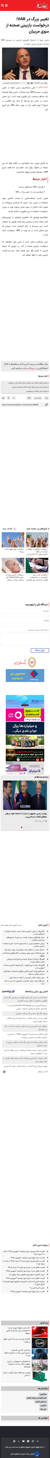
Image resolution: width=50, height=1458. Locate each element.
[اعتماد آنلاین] (42, 5)
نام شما (46, 611)
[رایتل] (25, 714)
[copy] (46, 405)
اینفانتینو (37, 398)
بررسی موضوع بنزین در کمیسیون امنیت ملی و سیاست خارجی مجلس (23, 945)
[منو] (6, 5)
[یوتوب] (22, 1441)
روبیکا (31, 368)
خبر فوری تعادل (41, 1402)
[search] (2, 5)
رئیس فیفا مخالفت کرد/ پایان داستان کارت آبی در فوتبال (27, 383)
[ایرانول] (25, 741)
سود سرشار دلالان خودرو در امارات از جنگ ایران (26, 977)
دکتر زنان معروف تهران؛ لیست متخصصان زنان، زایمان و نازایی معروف (18, 1331)
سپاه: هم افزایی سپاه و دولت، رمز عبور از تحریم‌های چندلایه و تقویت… (25, 939)
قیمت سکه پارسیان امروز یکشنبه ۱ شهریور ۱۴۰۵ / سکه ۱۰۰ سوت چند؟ (24, 1253)
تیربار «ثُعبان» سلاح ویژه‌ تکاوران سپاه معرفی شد (26, 1274)
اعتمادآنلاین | (42, 87)
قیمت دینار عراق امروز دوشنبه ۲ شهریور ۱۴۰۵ (27, 1291)
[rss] (36, 1441)
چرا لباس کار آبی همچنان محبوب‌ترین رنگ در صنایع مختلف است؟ (17, 1353)
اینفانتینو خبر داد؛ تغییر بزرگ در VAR (29, 192)
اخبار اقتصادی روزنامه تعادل (36, 1398)
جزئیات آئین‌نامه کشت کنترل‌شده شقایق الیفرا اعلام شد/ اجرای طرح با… (23, 1283)
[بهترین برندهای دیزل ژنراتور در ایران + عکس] (40, 1376)
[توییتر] (14, 398)
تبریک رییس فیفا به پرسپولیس (36, 391)
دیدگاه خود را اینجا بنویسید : (38, 630)
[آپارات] (13, 1441)
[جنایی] (25, 755)
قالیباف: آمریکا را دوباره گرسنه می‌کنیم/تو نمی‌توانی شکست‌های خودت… (25, 960)
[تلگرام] (3, 398)
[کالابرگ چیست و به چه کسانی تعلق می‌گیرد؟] (40, 1343)
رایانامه (46, 620)
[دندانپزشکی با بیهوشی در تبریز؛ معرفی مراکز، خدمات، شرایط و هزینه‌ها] (40, 1365)
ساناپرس (43, 1405)
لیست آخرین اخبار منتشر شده (11, 925)
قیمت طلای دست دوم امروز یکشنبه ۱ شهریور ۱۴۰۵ (25, 1271)
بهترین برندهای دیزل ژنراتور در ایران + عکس (16, 1374)
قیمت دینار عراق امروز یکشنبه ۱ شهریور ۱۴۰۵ (27, 1257)
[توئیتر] (17, 1441)
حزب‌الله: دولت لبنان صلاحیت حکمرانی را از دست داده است (24, 982)
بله (24, 368)
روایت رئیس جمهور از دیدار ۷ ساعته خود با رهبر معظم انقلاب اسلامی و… (26, 815)
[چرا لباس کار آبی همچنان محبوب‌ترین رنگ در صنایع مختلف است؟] (40, 1354)
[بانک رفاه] (25, 768)
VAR (29, 398)
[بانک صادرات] (25, 701)
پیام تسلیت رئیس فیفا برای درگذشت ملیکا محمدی (29, 387)
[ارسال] (32, 83)
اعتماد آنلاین (14, 1447)
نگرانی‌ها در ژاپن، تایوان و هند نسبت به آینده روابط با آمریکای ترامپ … (24, 932)
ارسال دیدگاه (40, 650)
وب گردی (44, 1322)
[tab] (28, 827)
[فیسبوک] (8, 398)
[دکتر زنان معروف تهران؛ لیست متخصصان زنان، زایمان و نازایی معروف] (40, 1332)
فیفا (46, 398)
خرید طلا (43, 1409)
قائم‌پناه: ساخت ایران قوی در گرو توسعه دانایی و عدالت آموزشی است (23, 966)
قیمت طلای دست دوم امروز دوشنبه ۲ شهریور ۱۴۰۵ (25, 1278)
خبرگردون (43, 1394)
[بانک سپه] (25, 728)
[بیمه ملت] (25, 675)
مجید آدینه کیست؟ (37, 1288)
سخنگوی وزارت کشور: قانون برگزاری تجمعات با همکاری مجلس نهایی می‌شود (24, 972)
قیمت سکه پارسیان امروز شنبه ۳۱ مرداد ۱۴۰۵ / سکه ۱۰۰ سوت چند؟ (23, 1262)
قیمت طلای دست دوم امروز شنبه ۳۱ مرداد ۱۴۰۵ (26, 1267)
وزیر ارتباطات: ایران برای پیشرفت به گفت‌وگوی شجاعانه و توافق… (23, 954)
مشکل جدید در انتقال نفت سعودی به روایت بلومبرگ (24, 949)
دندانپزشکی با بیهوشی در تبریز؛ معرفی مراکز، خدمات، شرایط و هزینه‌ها (18, 1364)
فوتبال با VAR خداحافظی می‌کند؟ (30, 187)
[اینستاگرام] (31, 1441)
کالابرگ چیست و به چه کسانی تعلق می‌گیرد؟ (17, 1340)
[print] (28, 83)
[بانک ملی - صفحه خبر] (25, 662)
